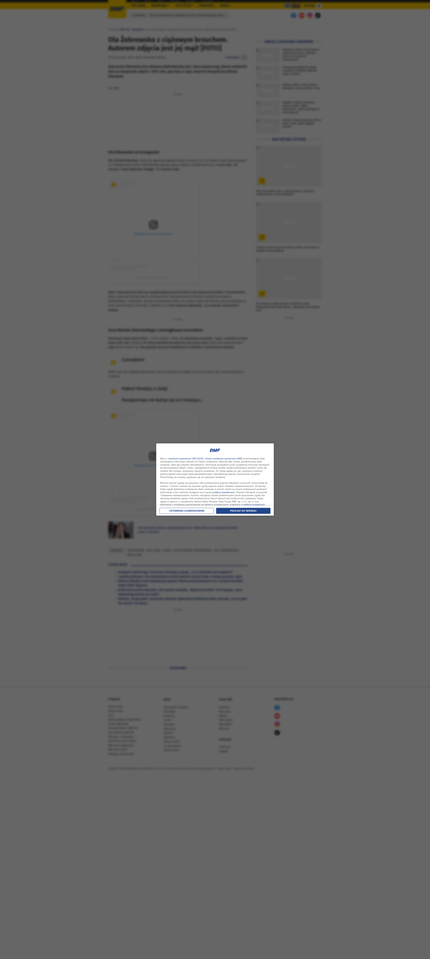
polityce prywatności (223, 492)
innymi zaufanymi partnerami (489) (223, 458)
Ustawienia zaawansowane (186, 510)
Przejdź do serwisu (243, 510)
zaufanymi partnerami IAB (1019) (185, 458)
